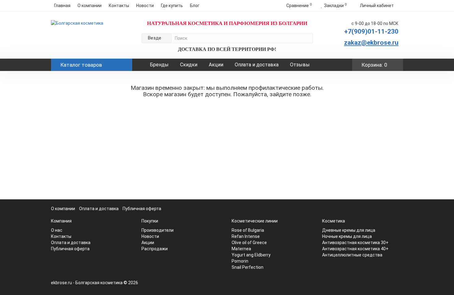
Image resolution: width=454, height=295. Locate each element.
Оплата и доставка (257, 65)
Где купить (172, 5)
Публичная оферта (142, 208)
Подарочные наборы (84, 168)
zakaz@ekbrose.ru (371, 42)
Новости (145, 5)
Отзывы (300, 65)
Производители (79, 223)
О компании (90, 5)
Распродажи (154, 248)
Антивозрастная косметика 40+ (355, 248)
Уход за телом (77, 119)
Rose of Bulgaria (248, 230)
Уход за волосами (81, 129)
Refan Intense (246, 236)
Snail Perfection (247, 267)
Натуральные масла (83, 89)
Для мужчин (75, 149)
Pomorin (240, 261)
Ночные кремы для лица (347, 236)
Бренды (159, 65)
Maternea (241, 248)
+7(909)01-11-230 (371, 31)
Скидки (188, 65)
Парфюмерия (76, 158)
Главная (62, 5)
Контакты (119, 5)
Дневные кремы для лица (348, 230)
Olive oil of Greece (249, 242)
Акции (216, 65)
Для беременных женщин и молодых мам (87, 191)
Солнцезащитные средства (92, 178)
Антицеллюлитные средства (352, 254)
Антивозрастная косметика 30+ (355, 242)
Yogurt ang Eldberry (251, 254)
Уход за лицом (78, 99)
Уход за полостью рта (86, 109)
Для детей (73, 139)
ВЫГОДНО (73, 79)
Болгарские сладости (85, 203)
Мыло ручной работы (85, 213)
